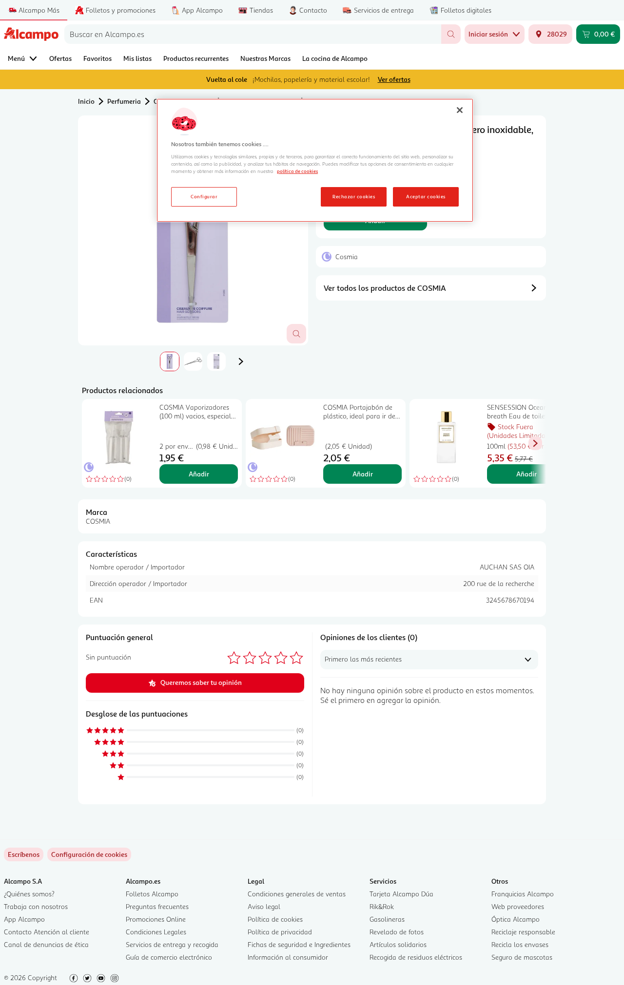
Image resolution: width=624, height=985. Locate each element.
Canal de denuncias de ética (46, 944)
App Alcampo (24, 919)
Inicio (86, 101)
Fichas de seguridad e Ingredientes (299, 944)
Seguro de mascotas (521, 957)
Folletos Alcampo (152, 894)
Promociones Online (156, 919)
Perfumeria (124, 101)
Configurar (204, 196)
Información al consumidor (288, 957)
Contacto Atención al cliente (46, 932)
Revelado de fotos (397, 932)
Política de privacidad (280, 932)
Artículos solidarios (398, 944)
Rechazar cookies (353, 196)
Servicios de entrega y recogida (172, 944)
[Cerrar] (459, 110)
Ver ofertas (394, 79)
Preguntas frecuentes (157, 906)
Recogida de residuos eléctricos (416, 957)
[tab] (193, 230)
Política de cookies (275, 919)
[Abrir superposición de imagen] (296, 333)
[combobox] (253, 34)
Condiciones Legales (156, 932)
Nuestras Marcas (265, 58)
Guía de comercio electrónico (169, 957)
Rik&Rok (382, 906)
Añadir (199, 474)
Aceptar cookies (425, 196)
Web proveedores (517, 906)
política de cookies (297, 171)
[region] (314, 160)
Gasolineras (387, 919)
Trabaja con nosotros (36, 906)
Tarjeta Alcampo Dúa (401, 894)
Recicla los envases (519, 944)
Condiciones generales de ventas (297, 894)
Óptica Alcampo (515, 919)
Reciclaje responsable (523, 932)
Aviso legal (264, 906)
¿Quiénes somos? (29, 894)
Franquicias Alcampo (522, 894)
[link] (89, 854)
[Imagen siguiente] (241, 361)
